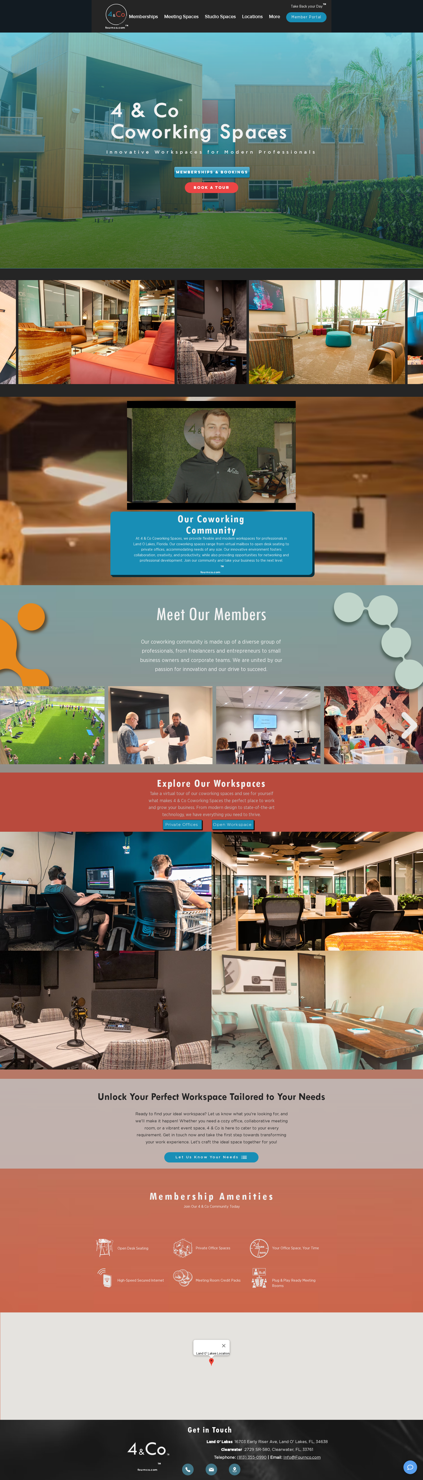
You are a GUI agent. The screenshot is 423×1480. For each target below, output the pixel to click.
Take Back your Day (306, 6)
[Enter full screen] (289, 496)
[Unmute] (142, 496)
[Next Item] (409, 725)
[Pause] (133, 496)
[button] (143, 14)
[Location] (234, 1469)
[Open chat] (410, 1467)
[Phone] (188, 1469)
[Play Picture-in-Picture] (281, 496)
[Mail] (211, 1469)
